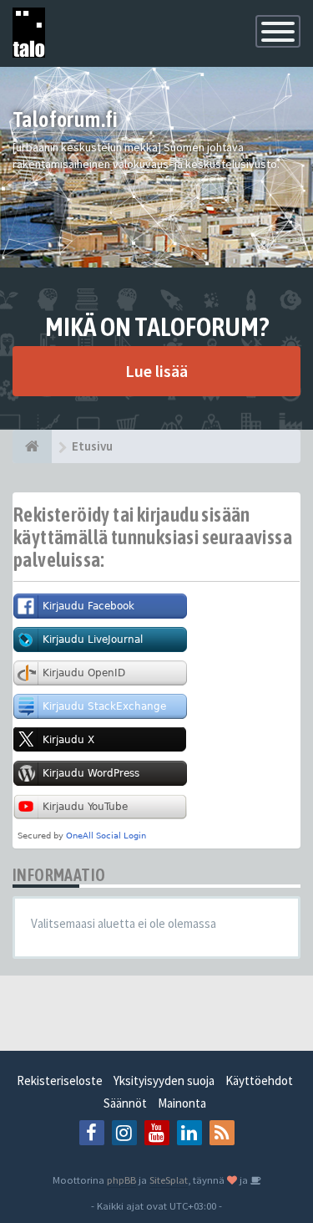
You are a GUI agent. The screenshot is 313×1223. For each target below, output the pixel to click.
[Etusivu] (32, 446)
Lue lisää (156, 370)
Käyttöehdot (259, 1080)
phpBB (121, 1179)
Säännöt (125, 1103)
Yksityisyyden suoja (164, 1080)
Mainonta (182, 1103)
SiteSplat (168, 1179)
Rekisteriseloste (60, 1080)
